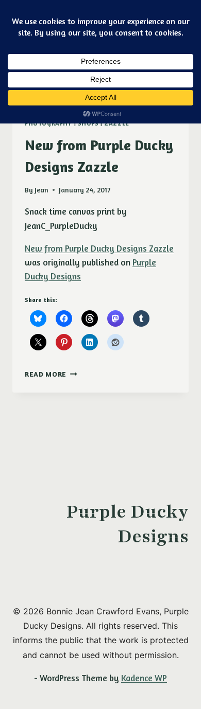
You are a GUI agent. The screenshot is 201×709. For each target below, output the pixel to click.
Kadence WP (144, 677)
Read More (51, 374)
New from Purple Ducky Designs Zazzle (99, 248)
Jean (41, 190)
